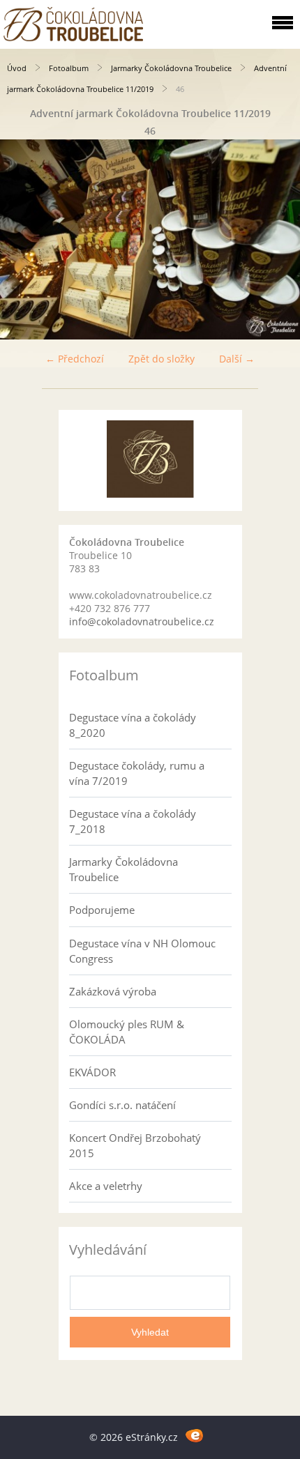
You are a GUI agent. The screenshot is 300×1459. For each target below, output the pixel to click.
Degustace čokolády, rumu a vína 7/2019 (136, 773)
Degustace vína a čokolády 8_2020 (132, 725)
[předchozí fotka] (22, 239)
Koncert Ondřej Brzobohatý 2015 (135, 1145)
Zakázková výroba (112, 991)
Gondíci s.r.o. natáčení (122, 1105)
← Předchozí (74, 358)
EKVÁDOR (92, 1072)
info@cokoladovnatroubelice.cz (141, 621)
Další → (237, 358)
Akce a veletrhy (105, 1186)
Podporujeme (102, 910)
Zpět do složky (161, 358)
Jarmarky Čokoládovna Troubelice (171, 68)
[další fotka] (277, 239)
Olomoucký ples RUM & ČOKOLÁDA (126, 1031)
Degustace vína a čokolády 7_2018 (132, 821)
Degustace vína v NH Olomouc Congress (142, 950)
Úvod (17, 68)
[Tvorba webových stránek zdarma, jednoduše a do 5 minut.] (194, 1435)
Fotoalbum (69, 68)
